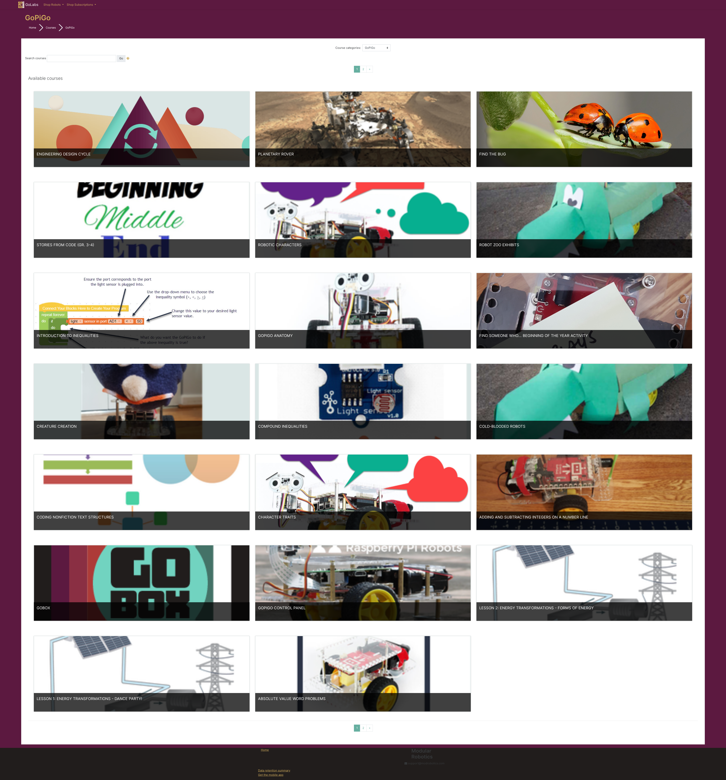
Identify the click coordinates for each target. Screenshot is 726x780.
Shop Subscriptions (80, 4)
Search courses (35, 58)
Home (32, 27)
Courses (51, 27)
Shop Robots (52, 4)
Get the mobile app (270, 775)
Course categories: (348, 48)
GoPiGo (69, 27)
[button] (128, 58)
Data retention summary (274, 770)
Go (121, 58)
